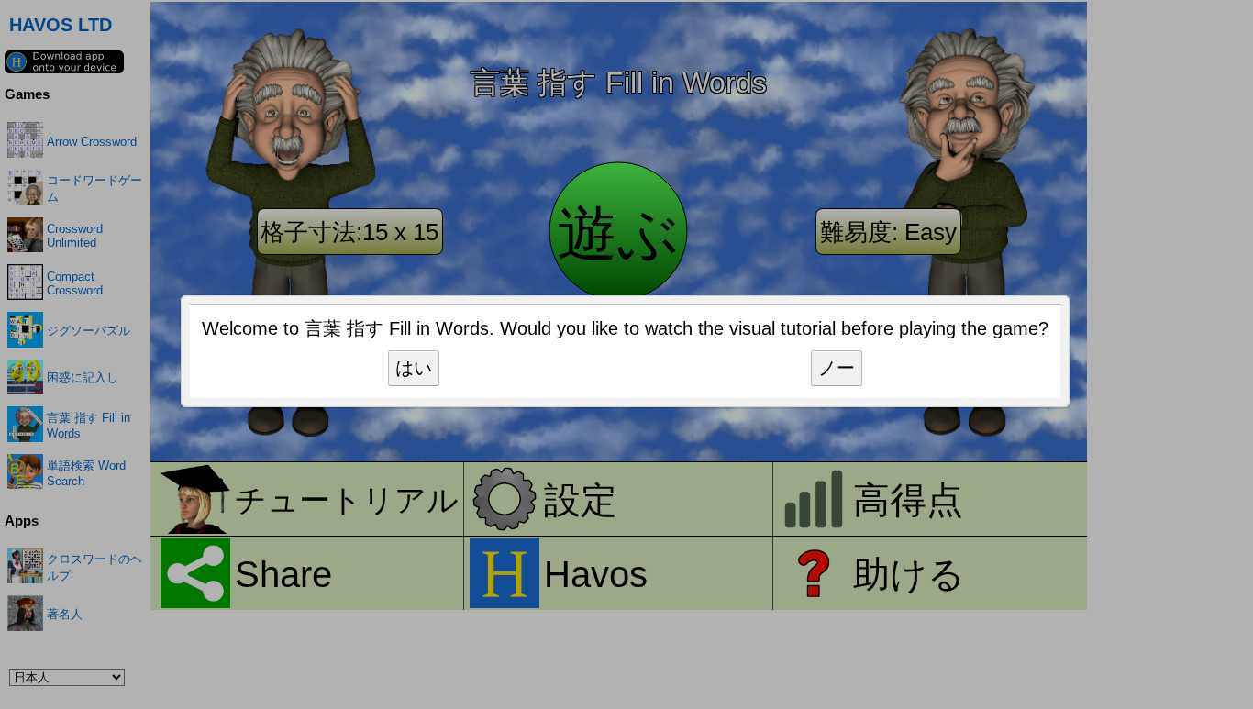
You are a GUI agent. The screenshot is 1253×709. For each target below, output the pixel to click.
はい (413, 368)
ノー (836, 368)
